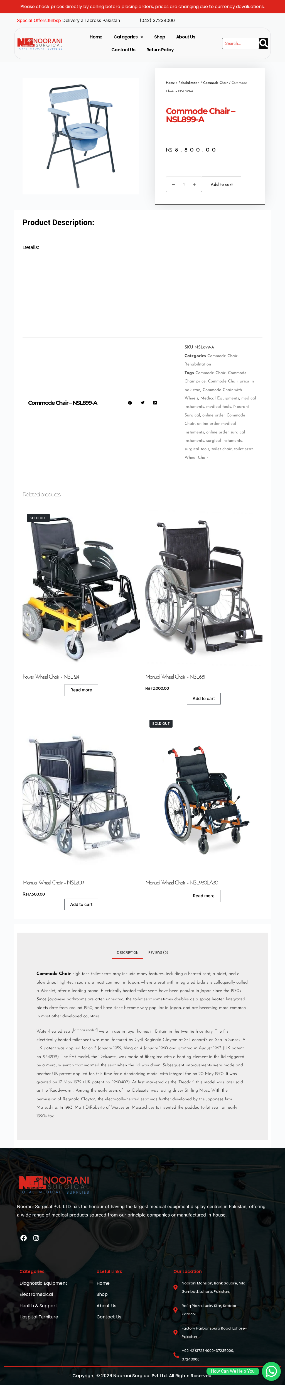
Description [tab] (127, 952)
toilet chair (222, 449)
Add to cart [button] (204, 698)
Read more (81, 689)
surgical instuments (224, 441)
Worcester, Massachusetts (135, 1107)
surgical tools (197, 449)
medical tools (218, 407)
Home (96, 37)
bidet (221, 974)
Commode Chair (215, 83)
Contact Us (123, 50)
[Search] (263, 43)
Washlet (47, 991)
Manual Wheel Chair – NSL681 (175, 677)
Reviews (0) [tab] (158, 952)
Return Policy (160, 50)
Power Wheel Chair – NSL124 (50, 677)
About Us (185, 37)
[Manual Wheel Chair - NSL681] (203, 588)
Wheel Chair (196, 458)
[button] (130, 403)
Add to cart (222, 185)
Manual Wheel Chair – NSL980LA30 (181, 883)
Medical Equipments (219, 398)
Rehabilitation (189, 83)
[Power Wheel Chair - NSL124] (81, 588)
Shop (159, 37)
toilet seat (243, 449)
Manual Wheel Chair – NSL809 (53, 883)
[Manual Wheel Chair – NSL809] (81, 794)
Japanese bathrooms (67, 999)
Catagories (126, 37)
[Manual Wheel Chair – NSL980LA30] (203, 794)
